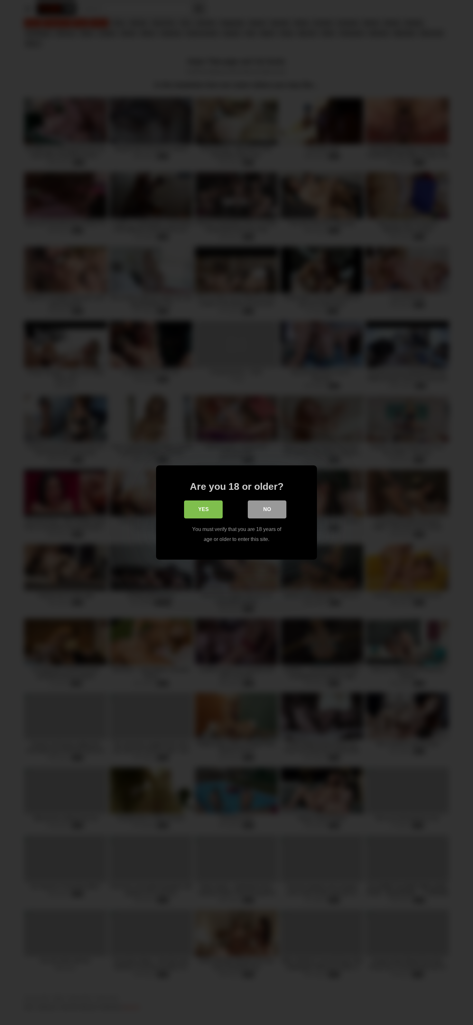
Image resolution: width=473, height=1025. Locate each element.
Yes (203, 509)
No (267, 509)
